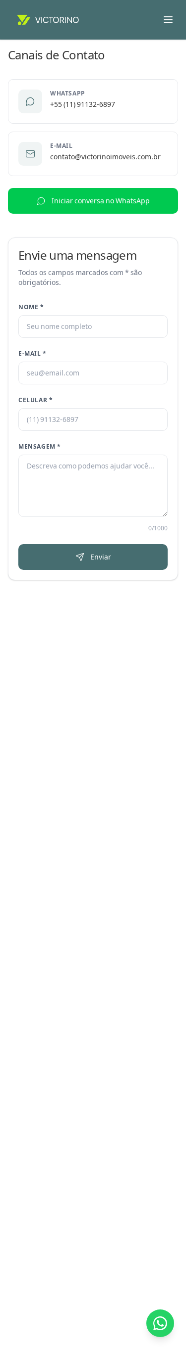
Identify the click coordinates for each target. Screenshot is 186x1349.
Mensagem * (39, 446)
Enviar (100, 557)
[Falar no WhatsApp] (160, 1323)
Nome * (31, 307)
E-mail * (32, 353)
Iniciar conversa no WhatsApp (101, 201)
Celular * (35, 400)
